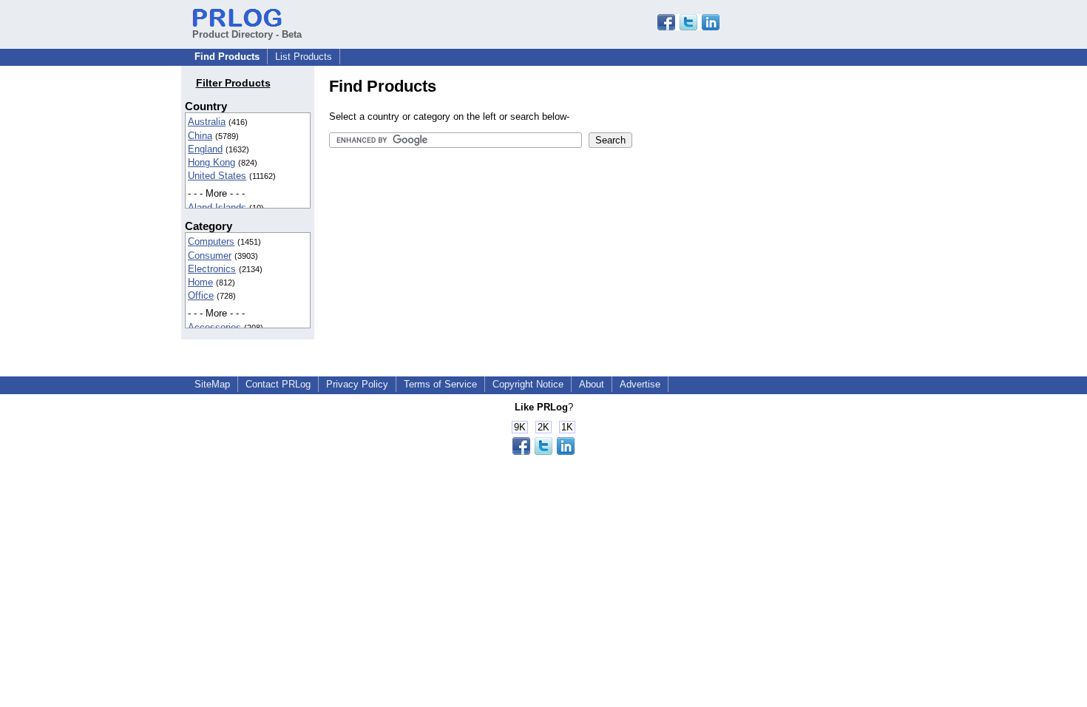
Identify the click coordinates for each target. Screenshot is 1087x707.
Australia (207, 121)
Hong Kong (211, 162)
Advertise (640, 384)
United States (217, 175)
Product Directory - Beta (247, 34)
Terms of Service (440, 384)
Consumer (209, 255)
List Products (303, 56)
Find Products (227, 56)
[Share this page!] (688, 27)
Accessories (214, 327)
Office (201, 295)
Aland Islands (217, 207)
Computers (211, 241)
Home (200, 282)
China (200, 135)
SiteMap (212, 384)
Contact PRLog (278, 384)
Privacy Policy (357, 384)
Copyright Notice (527, 384)
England (205, 149)
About (591, 384)
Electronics (212, 268)
